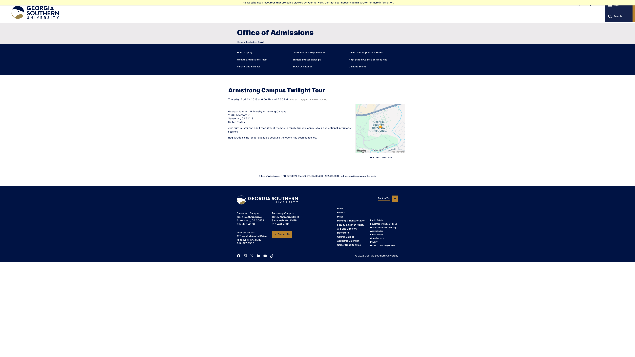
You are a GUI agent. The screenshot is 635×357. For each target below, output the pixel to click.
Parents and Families (248, 66)
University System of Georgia (384, 227)
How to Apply (244, 52)
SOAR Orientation (303, 66)
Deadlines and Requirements (309, 52)
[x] (252, 255)
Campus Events (357, 66)
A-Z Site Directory (347, 228)
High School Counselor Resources (368, 59)
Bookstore (343, 232)
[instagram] (245, 255)
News (340, 208)
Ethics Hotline (376, 234)
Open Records (377, 238)
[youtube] (265, 256)
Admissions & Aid (255, 42)
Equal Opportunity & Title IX (383, 224)
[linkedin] (258, 255)
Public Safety (376, 220)
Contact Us (284, 234)
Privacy (374, 242)
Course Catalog (346, 236)
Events (341, 212)
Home (240, 42)
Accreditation (376, 231)
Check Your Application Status (366, 52)
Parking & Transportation (351, 220)
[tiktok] (271, 256)
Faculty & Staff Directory (350, 224)
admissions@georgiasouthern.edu (358, 176)
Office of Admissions (275, 32)
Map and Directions (381, 157)
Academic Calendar (348, 240)
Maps (340, 216)
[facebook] (238, 256)
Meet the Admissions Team (252, 59)
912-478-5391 (332, 176)
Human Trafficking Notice (382, 245)
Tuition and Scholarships (307, 59)
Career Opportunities (349, 244)
